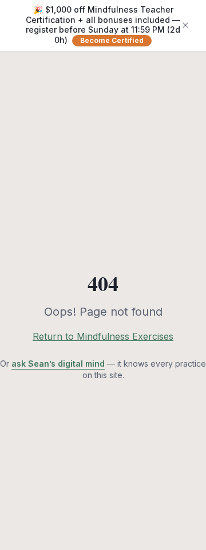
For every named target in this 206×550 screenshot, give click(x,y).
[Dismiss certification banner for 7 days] (185, 25)
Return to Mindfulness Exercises (103, 336)
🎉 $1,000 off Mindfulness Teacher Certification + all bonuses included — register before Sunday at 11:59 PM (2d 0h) (103, 25)
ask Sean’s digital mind (58, 363)
